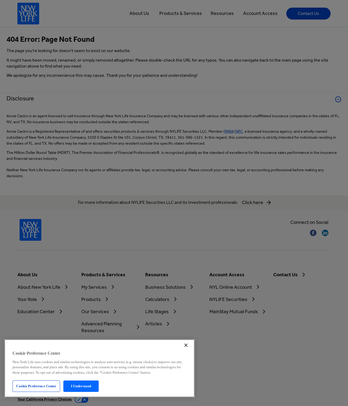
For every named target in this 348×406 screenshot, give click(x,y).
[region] (99, 368)
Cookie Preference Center (36, 386)
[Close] (186, 345)
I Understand (81, 386)
